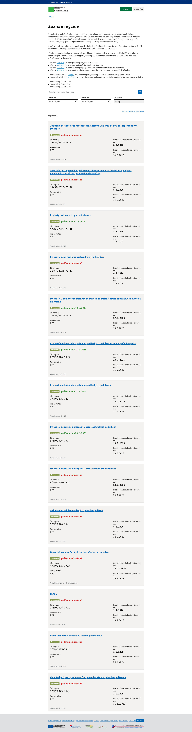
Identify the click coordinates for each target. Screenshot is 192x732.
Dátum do (85, 98)
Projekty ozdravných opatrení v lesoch (70, 215)
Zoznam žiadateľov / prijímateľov (133, 111)
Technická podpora (54, 720)
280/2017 (60, 68)
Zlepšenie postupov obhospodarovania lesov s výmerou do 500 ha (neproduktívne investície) (93, 127)
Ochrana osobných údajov (109, 720)
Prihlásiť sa (138, 9)
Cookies (96, 720)
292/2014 (60, 70)
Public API (132, 720)
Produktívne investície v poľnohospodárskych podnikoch (80, 385)
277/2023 (60, 65)
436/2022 (71, 77)
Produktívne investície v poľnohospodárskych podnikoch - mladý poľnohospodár (93, 343)
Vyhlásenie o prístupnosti (84, 720)
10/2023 (71, 75)
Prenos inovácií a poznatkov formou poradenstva (76, 635)
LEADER (54, 593)
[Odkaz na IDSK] (127, 726)
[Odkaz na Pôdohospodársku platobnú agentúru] (102, 726)
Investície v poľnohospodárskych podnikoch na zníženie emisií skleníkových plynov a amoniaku (95, 300)
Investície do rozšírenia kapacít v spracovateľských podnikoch (83, 426)
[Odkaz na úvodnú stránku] (58, 9)
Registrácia (126, 9)
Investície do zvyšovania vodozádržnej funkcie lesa (77, 256)
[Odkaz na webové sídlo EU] (57, 726)
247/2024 (60, 63)
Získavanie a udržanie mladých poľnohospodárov (76, 510)
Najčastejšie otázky (68, 720)
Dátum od (52, 98)
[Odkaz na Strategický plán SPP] (89, 726)
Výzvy (52, 17)
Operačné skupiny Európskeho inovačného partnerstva (79, 552)
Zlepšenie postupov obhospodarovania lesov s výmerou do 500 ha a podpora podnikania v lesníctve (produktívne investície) (91, 172)
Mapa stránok (123, 720)
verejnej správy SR (66, 2)
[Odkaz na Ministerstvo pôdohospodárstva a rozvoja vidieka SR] (75, 726)
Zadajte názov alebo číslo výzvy (61, 92)
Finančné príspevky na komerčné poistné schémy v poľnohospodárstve (88, 677)
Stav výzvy (118, 98)
